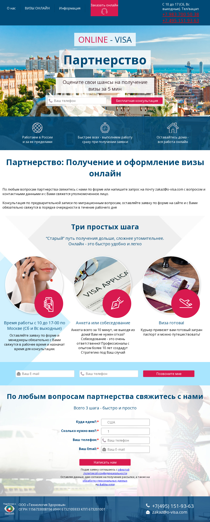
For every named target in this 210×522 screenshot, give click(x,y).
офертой (123, 469)
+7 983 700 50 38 (180, 14)
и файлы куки (106, 484)
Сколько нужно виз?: (80, 430)
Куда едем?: (87, 421)
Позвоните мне (168, 373)
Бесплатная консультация (137, 100)
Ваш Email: (89, 449)
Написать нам (105, 462)
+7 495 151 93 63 (180, 20)
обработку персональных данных (105, 480)
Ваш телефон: (86, 439)
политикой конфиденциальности (105, 473)
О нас (11, 8)
